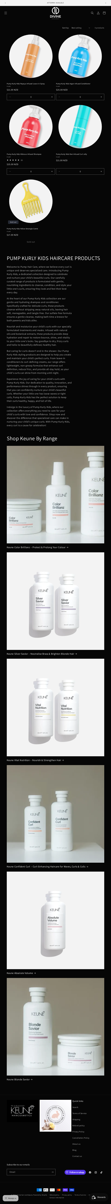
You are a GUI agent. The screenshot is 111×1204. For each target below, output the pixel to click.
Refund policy (78, 1125)
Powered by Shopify (40, 1195)
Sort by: (65, 28)
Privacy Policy (78, 1131)
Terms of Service (79, 1113)
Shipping (76, 1119)
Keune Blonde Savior (18, 1079)
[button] (6, 13)
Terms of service (80, 1195)
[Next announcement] (106, 3)
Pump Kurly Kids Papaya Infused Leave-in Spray (26, 84)
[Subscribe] (52, 1172)
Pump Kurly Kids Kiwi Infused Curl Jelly (71, 154)
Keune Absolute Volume (20, 973)
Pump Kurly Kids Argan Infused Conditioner (73, 84)
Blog (74, 1150)
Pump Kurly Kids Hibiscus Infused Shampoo (24, 154)
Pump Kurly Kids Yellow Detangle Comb (22, 229)
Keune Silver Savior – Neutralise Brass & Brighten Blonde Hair (40, 653)
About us (76, 1144)
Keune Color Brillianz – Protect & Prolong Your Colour (36, 547)
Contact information (57, 1198)
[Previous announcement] (5, 3)
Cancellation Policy (80, 1138)
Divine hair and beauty (25, 1195)
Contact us (77, 1156)
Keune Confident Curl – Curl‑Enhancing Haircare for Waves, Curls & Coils (46, 866)
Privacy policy (67, 1195)
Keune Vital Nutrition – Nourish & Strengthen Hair (34, 760)
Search (75, 1107)
